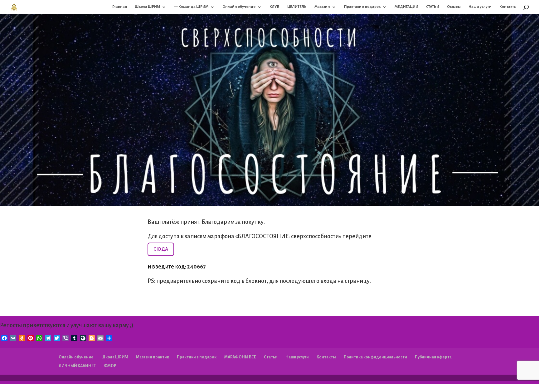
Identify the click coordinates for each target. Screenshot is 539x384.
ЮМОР (110, 366)
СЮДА (160, 249)
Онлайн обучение (238, 7)
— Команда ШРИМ (191, 7)
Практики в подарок (362, 7)
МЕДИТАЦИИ (406, 7)
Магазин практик (152, 357)
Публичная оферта (433, 357)
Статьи (271, 357)
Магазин (322, 7)
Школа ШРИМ (147, 7)
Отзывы (454, 7)
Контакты (508, 7)
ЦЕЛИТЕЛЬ (297, 7)
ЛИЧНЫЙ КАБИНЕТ (77, 366)
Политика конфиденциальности (375, 357)
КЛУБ (274, 7)
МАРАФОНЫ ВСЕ (240, 357)
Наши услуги (480, 7)
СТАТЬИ (432, 7)
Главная (119, 7)
